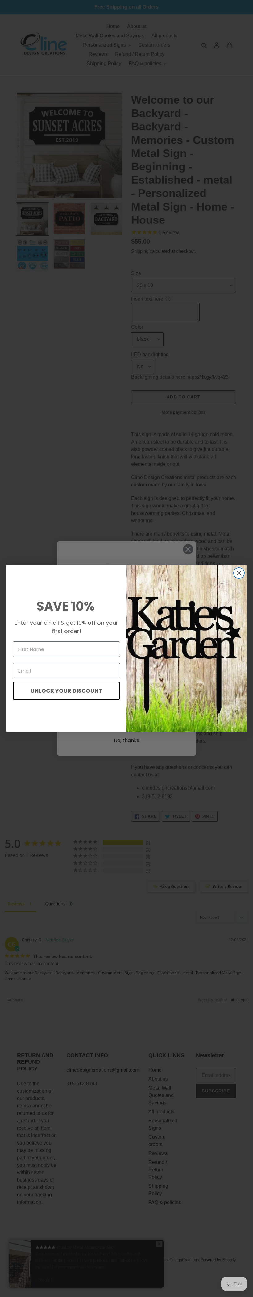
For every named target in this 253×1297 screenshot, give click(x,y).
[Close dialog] (239, 573)
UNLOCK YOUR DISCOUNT (66, 690)
